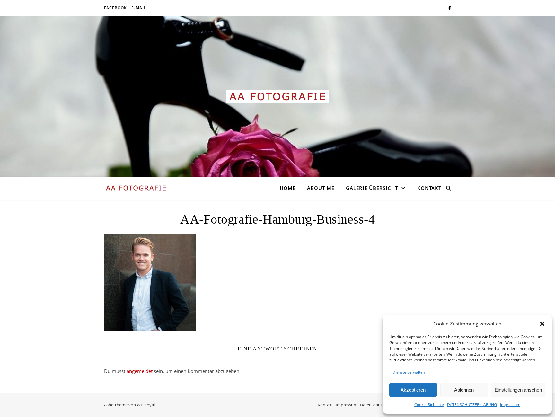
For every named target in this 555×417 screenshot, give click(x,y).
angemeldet (140, 371)
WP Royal (146, 405)
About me (320, 188)
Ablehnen (464, 390)
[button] (542, 324)
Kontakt (429, 188)
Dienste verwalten (408, 372)
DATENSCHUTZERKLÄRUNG (472, 404)
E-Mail (138, 8)
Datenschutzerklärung (381, 405)
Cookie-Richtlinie (429, 404)
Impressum (510, 404)
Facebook (115, 8)
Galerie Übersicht (372, 188)
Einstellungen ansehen (518, 390)
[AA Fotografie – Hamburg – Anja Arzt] (277, 96)
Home (287, 188)
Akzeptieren (413, 390)
